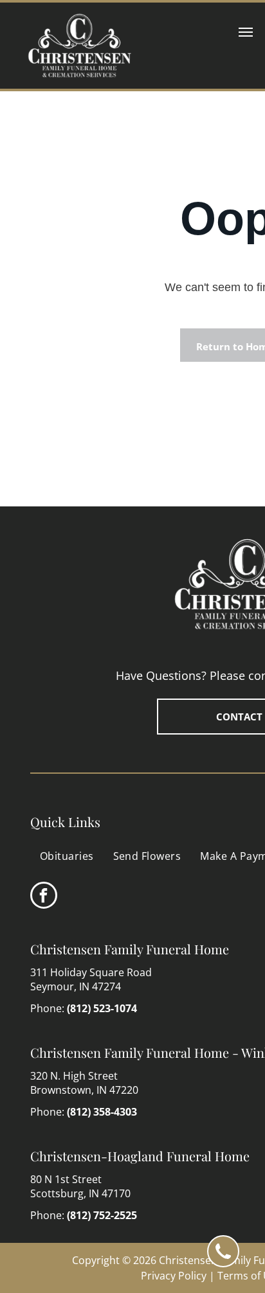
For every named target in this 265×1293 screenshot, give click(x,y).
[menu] (246, 32)
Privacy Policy (173, 1276)
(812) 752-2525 (102, 1215)
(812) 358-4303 (102, 1112)
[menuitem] (67, 856)
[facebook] (43, 897)
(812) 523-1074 (102, 1008)
